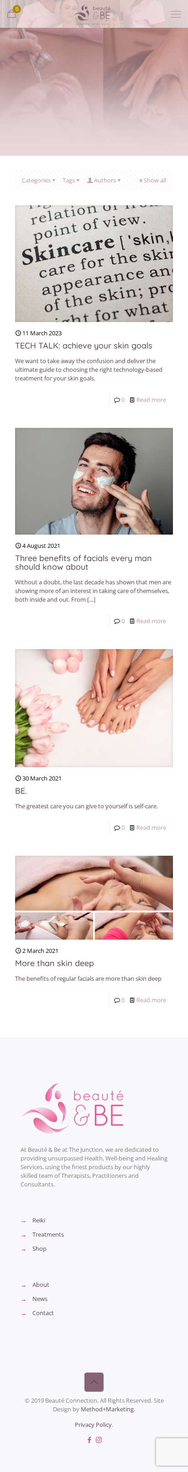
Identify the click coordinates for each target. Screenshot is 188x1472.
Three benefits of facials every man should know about (83, 562)
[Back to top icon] (94, 1382)
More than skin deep (54, 963)
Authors (105, 180)
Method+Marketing (107, 1409)
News (39, 1299)
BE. (21, 790)
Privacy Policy (93, 1424)
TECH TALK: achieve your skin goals (83, 345)
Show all (155, 180)
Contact (43, 1313)
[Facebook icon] (89, 1439)
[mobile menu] (175, 13)
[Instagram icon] (98, 1439)
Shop (39, 1248)
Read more (151, 399)
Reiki (38, 1220)
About (40, 1284)
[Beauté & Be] (94, 13)
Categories (36, 180)
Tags (69, 180)
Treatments (48, 1234)
